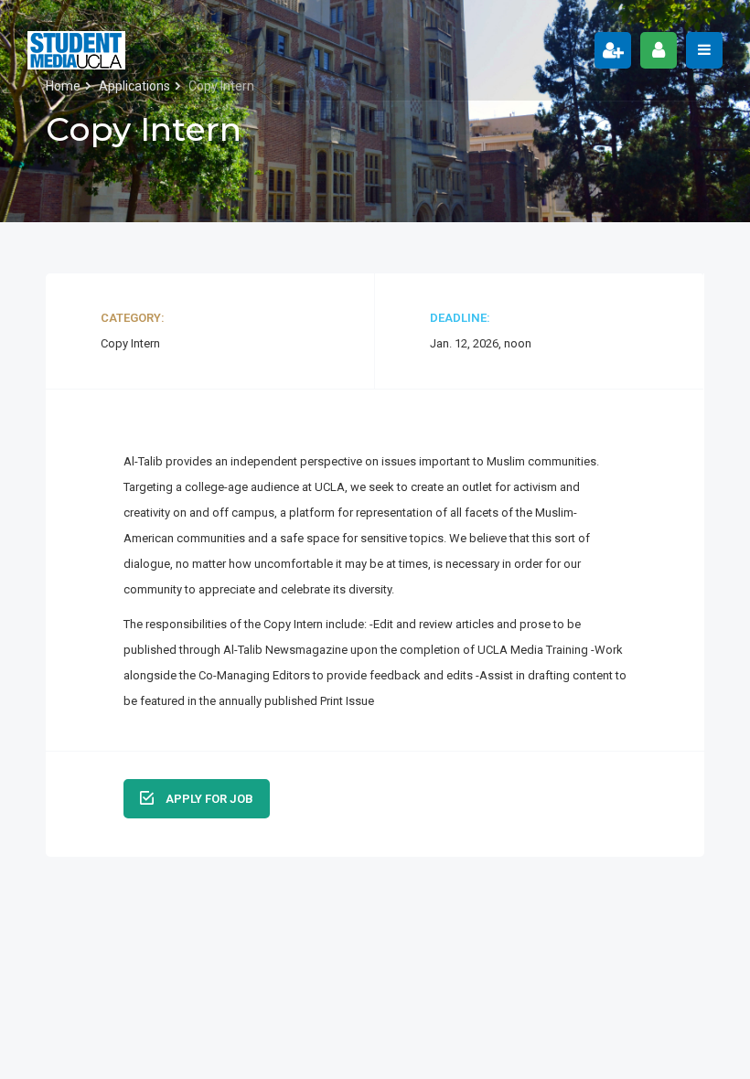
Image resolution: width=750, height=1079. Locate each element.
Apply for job (208, 799)
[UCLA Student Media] (76, 50)
